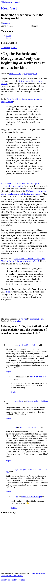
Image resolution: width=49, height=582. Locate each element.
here (8, 292)
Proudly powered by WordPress (13, 580)
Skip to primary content (10, 2)
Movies (24, 319)
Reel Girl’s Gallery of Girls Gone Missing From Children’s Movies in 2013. (23, 259)
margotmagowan (30, 74)
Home (8, 36)
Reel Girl (9, 8)
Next (14, 48)
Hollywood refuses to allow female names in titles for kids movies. (23, 192)
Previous (5, 48)
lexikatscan (19, 401)
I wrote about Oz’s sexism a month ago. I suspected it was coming (20, 184)
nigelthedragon (20, 469)
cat (16, 427)
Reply (9, 371)
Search (3, 26)
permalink (17, 321)
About (8, 38)
